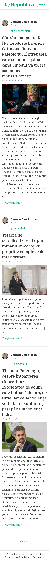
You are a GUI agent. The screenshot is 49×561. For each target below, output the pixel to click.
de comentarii (20, 30)
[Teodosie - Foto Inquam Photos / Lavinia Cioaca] (24, 99)
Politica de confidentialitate (18, 557)
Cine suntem (39, 557)
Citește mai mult (12, 202)
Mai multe (24, 541)
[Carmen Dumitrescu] (5, 23)
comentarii (18, 228)
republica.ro (18, 4)
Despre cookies (35, 554)
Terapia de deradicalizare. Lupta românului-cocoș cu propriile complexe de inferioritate (23, 246)
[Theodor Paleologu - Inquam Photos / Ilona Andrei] (24, 280)
